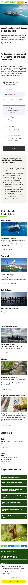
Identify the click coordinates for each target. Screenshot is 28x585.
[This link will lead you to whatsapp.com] (17, 557)
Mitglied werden (7, 249)
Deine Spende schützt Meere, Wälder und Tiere (14, 29)
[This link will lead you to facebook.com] (5, 557)
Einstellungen (14, 577)
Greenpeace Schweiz (9, 551)
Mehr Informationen (8, 352)
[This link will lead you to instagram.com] (2, 557)
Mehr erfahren (7, 315)
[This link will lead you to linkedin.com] (14, 557)
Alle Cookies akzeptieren (14, 581)
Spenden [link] (20, 2)
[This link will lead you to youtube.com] (11, 557)
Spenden (5, 447)
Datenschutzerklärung (8, 570)
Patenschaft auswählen (9, 283)
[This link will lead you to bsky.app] (8, 557)
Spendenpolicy (5, 563)
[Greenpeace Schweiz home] (10, 2)
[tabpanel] (14, 14)
